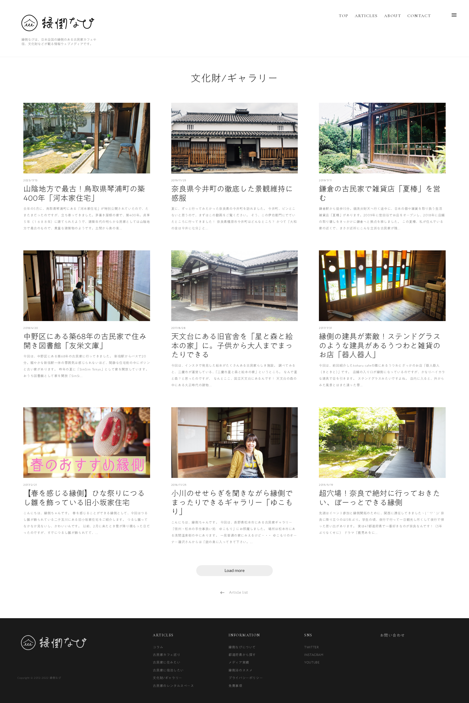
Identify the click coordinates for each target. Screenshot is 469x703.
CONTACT (419, 15)
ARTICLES (366, 15)
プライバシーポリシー (246, 677)
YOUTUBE (311, 662)
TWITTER (311, 647)
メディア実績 (239, 662)
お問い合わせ (392, 635)
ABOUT (392, 15)
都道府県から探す (242, 654)
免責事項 (235, 685)
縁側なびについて (242, 647)
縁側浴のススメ (240, 670)
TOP (343, 15)
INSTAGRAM (313, 654)
